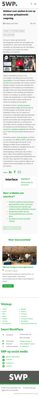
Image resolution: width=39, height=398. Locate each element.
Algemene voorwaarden (10, 390)
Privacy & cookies (27, 319)
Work (4, 314)
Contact (23, 316)
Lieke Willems (8, 80)
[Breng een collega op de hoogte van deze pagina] (19, 172)
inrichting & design (17, 31)
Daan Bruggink (22, 137)
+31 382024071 (24, 346)
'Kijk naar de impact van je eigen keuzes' (18, 267)
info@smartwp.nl (26, 341)
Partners (24, 314)
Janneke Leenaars (23, 105)
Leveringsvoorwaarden (29, 323)
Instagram (9, 363)
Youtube (9, 366)
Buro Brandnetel (26, 393)
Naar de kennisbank (12, 228)
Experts (23, 311)
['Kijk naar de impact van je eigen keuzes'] (19, 255)
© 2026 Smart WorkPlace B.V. (11, 388)
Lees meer (8, 286)
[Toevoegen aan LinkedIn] (10, 172)
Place (4, 316)
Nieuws (23, 309)
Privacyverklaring (29, 388)
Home (4, 309)
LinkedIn (9, 359)
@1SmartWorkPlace (13, 357)
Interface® (25, 179)
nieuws (6, 31)
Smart (4, 311)
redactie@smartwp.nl (27, 344)
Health (4, 319)
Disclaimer (24, 321)
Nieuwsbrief (6, 323)
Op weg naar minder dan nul (19, 211)
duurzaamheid (9, 35)
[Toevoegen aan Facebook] (15, 172)
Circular (5, 321)
